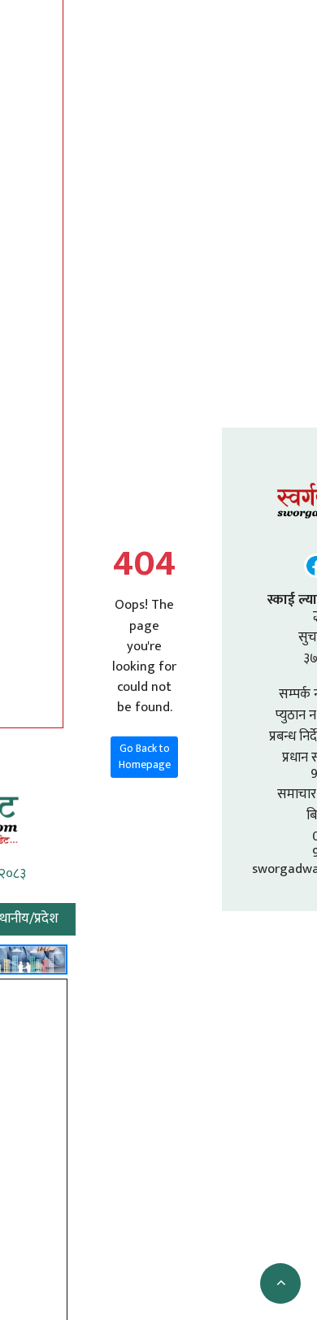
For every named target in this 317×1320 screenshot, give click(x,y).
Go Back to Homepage (145, 757)
